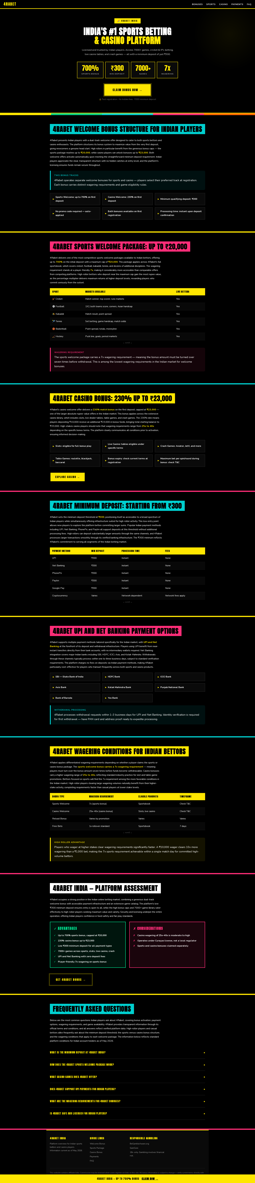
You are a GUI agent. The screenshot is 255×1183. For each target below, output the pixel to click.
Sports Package (97, 1148)
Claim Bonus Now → (127, 90)
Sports (211, 4)
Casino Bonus (96, 1152)
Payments (237, 4)
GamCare (134, 1148)
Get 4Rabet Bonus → (71, 979)
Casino (223, 4)
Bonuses (197, 4)
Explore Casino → (67, 477)
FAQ (249, 4)
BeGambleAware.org (139, 1143)
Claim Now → (150, 1179)
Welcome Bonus (97, 1143)
